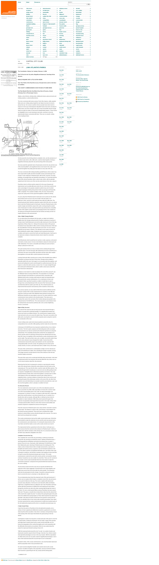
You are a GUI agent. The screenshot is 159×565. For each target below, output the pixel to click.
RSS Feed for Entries (82, 97)
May (69, 141)
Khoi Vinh (40, 560)
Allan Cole (46, 560)
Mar (61, 99)
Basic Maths (19, 560)
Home (19, 2)
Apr (69, 94)
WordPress (29, 560)
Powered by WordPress (83, 101)
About (27, 2)
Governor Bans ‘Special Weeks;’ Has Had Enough (82, 79)
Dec (61, 104)
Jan (69, 85)
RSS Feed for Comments (83, 99)
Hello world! (79, 70)
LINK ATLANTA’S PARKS (36, 67)
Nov (61, 80)
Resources (37, 2)
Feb (61, 71)
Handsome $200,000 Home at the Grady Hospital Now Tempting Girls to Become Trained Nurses (83, 87)
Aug (69, 108)
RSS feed (5, 560)
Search (70, 2)
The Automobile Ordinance (82, 74)
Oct (61, 108)
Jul (61, 165)
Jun (61, 75)
